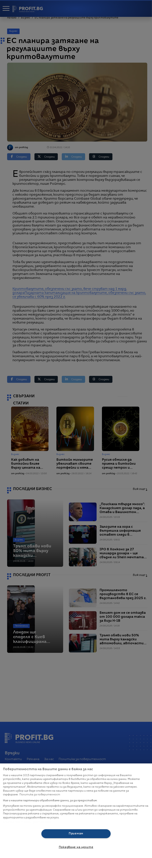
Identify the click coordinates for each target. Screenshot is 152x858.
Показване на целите (76, 847)
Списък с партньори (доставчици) (27, 822)
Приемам (76, 833)
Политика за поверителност (39, 794)
